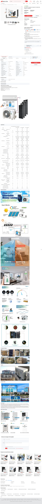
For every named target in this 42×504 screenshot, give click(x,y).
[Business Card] (40, 59)
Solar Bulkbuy (23, 495)
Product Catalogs (10, 480)
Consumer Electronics (4, 4)
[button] (27, 58)
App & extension (33, 3)
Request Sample (35, 17)
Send (6, 448)
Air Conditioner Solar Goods (17, 495)
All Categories (3, 3)
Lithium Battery (12, 481)
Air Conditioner (15, 4)
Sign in (40, 1)
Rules (40, 3)
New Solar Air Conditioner (3, 495)
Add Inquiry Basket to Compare (12, 24)
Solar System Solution (3, 481)
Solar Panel (32, 481)
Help (29, 3)
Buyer (27, 3)
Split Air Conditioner (3, 490)
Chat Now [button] (38, 15)
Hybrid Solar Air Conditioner (10, 495)
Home (1, 4)
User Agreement (24, 501)
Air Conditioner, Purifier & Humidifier (10, 4)
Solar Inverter (22, 481)
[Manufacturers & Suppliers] (4, 1)
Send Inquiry (28, 15)
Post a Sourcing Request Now (19, 448)
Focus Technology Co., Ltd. (16, 501)
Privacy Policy (30, 501)
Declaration (28, 501)
